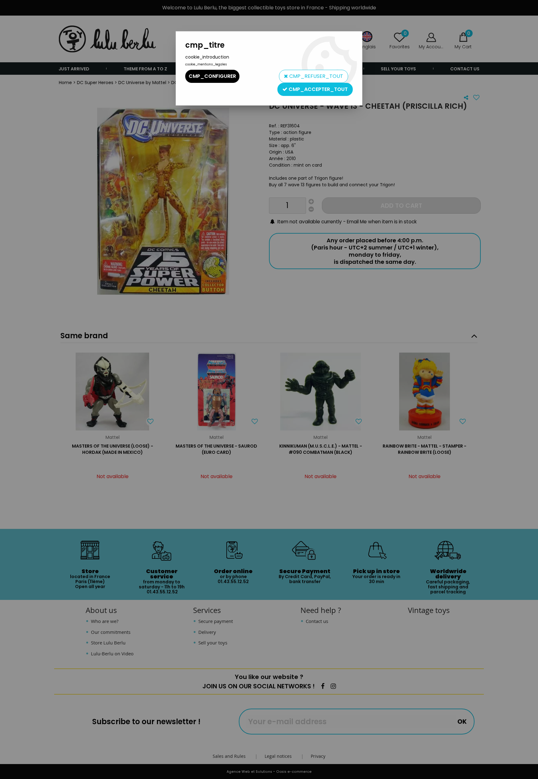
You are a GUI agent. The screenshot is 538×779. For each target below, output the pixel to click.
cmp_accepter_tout (317, 89)
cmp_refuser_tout (315, 76)
